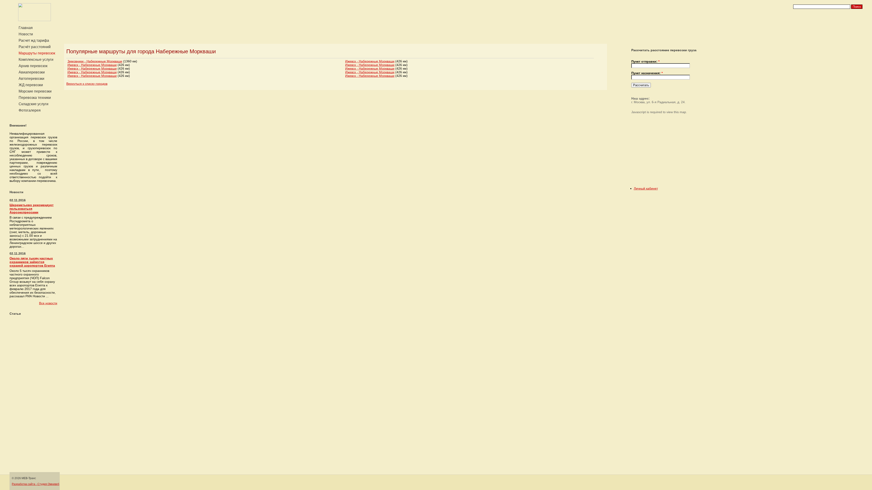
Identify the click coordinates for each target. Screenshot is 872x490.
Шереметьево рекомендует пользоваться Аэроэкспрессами (32, 208)
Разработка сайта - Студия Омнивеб (35, 484)
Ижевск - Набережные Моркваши (92, 65)
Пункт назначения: (647, 73)
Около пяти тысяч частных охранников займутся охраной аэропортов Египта (32, 261)
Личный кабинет (646, 188)
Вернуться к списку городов (86, 83)
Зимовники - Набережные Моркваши (94, 61)
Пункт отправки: (645, 61)
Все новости (48, 303)
